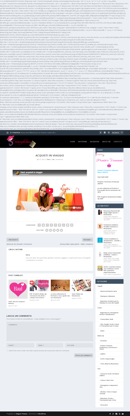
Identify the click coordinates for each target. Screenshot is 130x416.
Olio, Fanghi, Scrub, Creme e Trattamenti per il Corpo (111, 260)
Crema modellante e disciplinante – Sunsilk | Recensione (112, 240)
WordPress (42, 414)
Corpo (100, 308)
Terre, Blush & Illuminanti (109, 364)
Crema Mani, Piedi (106, 319)
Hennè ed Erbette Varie (108, 291)
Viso (99, 369)
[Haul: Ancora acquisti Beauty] (18, 289)
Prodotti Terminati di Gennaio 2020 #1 (108, 183)
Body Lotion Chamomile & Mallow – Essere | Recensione (112, 254)
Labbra (102, 354)
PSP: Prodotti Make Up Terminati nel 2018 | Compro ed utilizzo (38, 296)
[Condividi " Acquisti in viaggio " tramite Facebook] (39, 225)
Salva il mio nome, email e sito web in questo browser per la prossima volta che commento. (39, 351)
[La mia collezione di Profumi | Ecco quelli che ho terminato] (60, 285)
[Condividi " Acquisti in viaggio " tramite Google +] (47, 225)
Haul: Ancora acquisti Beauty (17, 302)
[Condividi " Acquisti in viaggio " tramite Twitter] (43, 225)
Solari (102, 331)
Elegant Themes (21, 414)
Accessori (103, 341)
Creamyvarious (116, 274)
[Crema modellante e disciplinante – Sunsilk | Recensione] (100, 240)
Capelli (100, 286)
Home (72, 142)
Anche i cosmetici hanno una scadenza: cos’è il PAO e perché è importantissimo (112, 269)
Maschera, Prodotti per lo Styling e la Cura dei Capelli (112, 218)
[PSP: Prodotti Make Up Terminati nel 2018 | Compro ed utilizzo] (39, 285)
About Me (106, 142)
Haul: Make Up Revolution (77, 295)
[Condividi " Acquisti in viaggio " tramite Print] (72, 225)
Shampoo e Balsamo (107, 296)
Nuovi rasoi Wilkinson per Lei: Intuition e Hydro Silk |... (38, 133)
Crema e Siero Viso (107, 380)
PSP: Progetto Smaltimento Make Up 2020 (109, 198)
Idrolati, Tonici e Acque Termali (108, 392)
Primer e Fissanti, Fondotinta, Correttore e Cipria (110, 232)
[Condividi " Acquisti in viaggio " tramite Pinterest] (55, 225)
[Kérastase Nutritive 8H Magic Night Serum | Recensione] (100, 212)
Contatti (118, 142)
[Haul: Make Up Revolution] (81, 285)
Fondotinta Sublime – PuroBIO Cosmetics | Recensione (111, 226)
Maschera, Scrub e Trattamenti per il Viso (108, 399)
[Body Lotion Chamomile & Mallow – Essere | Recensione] (100, 254)
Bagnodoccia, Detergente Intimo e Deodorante (109, 313)
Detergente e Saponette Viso (109, 386)
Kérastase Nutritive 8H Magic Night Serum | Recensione (112, 212)
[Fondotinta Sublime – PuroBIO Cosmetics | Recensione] (100, 226)
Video (48, 159)
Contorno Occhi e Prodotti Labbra (109, 374)
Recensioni (94, 142)
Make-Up (101, 336)
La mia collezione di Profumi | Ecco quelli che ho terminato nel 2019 (109, 190)
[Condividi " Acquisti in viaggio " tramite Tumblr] (51, 225)
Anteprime (82, 142)
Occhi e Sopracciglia (107, 359)
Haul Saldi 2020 (103, 177)
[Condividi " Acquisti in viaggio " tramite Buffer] (59, 225)
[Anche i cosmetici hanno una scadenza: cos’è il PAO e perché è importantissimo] (100, 268)
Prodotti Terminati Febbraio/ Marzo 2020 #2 (108, 171)
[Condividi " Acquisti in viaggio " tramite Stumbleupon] (64, 225)
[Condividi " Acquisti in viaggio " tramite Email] (68, 225)
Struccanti (104, 405)
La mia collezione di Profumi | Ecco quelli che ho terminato (60, 296)
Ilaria (28, 255)
